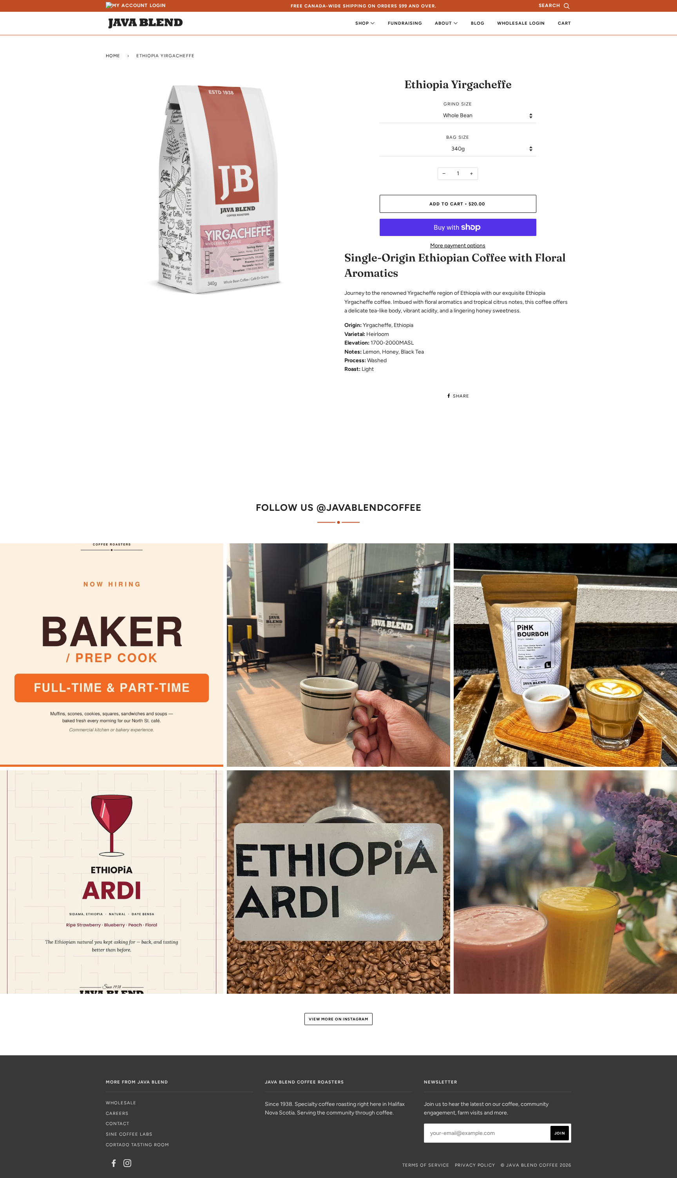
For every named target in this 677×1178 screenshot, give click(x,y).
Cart (564, 23)
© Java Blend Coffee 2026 (536, 1165)
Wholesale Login (521, 23)
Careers (117, 1113)
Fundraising (405, 23)
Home (113, 55)
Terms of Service (425, 1165)
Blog (477, 23)
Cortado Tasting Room (137, 1144)
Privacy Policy (475, 1165)
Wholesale (121, 1102)
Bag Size (457, 137)
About (444, 23)
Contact (117, 1123)
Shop (363, 23)
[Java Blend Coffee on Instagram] (127, 1164)
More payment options (457, 245)
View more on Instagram (338, 1019)
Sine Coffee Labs (129, 1134)
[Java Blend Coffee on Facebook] (114, 1164)
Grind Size (457, 104)
